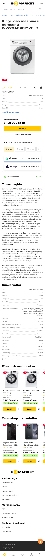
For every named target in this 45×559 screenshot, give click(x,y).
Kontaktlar (6, 527)
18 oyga (30, 149)
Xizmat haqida (7, 491)
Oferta (4, 487)
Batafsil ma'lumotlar (10, 112)
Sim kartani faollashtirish (12, 495)
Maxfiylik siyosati (7, 548)
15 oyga (20, 149)
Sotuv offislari (7, 483)
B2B (3, 509)
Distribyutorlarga (9, 513)
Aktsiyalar (6, 499)
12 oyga (9, 149)
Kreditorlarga (7, 517)
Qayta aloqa (7, 531)
